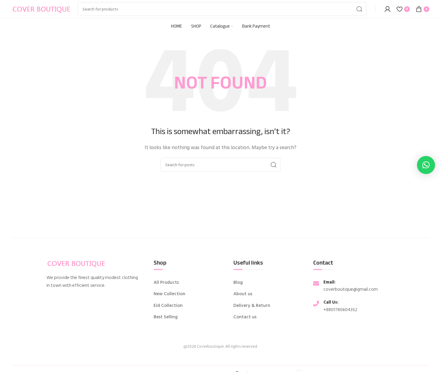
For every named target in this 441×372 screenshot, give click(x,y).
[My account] (388, 9)
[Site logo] (42, 9)
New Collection (169, 294)
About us (242, 294)
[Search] (359, 9)
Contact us (244, 317)
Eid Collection (168, 305)
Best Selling (166, 317)
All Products (166, 282)
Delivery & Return (251, 305)
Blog (238, 282)
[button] (426, 165)
